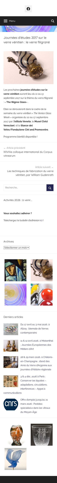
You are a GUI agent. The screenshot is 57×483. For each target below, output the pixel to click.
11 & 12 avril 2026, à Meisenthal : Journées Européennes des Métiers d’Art (36, 344)
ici (41, 220)
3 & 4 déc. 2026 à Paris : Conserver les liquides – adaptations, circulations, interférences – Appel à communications (25, 384)
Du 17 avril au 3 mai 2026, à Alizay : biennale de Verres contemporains (35, 328)
